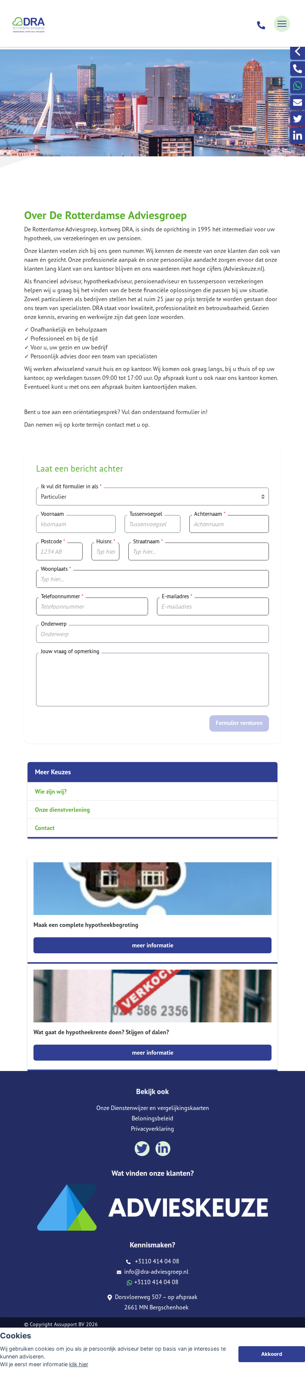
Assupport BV (69, 1324)
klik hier (78, 1364)
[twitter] (297, 118)
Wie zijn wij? (51, 791)
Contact (45, 827)
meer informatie (152, 945)
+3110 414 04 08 (155, 1261)
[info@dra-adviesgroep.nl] (297, 102)
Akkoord (271, 1354)
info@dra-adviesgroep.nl (156, 1271)
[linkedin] (297, 136)
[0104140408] (261, 24)
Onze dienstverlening (62, 809)
